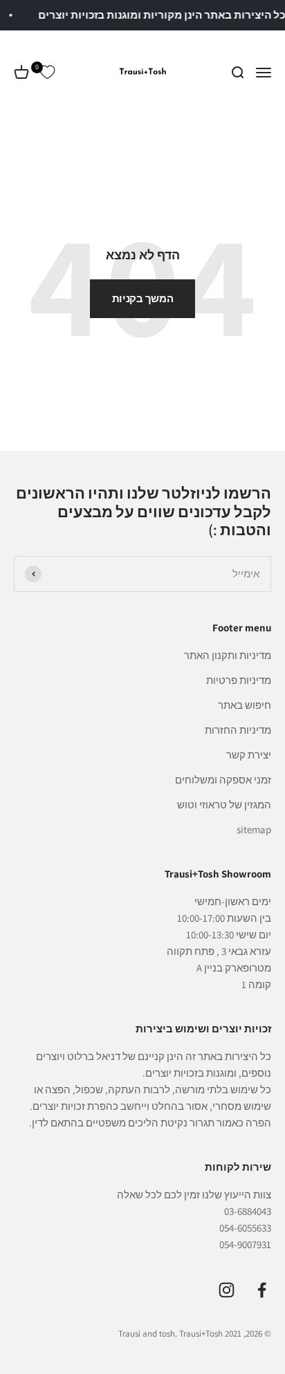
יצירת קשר (248, 754)
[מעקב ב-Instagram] (226, 1290)
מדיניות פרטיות (238, 680)
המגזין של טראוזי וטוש (224, 804)
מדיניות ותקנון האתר (227, 655)
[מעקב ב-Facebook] (261, 1290)
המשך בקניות (143, 298)
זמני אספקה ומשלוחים (223, 779)
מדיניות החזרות (238, 729)
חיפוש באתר (244, 705)
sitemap (254, 829)
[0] (47, 73)
